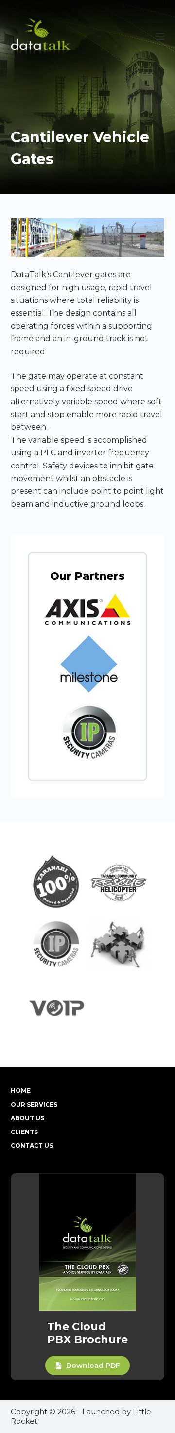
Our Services (34, 1104)
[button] (87, 1365)
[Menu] (160, 36)
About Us (27, 1118)
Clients (24, 1131)
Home (21, 1090)
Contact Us (32, 1145)
